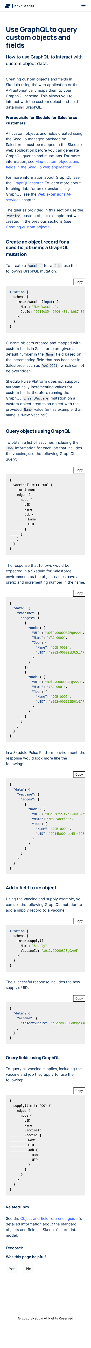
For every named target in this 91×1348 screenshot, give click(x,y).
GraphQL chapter (28, 183)
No (28, 1268)
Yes (12, 1268)
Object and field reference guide (48, 1218)
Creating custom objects (27, 227)
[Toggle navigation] (83, 5)
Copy (79, 282)
